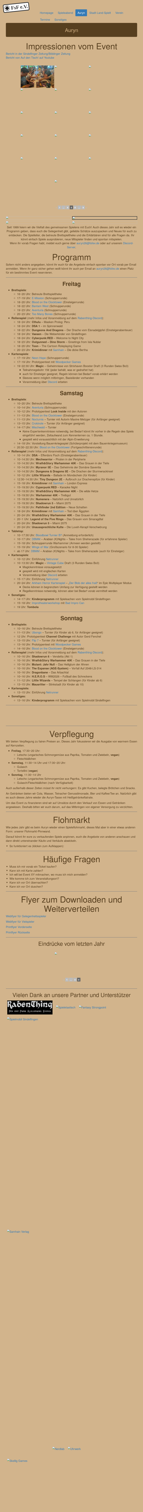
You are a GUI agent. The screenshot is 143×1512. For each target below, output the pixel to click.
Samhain (58, 350)
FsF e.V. (18, 7)
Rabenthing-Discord (90, 318)
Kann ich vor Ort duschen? (26, 886)
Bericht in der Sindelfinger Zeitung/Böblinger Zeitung (38, 54)
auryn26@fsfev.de (88, 243)
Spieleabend (65, 13)
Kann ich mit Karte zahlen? (26, 871)
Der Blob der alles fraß (83, 583)
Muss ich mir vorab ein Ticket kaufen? (33, 866)
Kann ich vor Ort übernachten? (28, 882)
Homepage (46, 13)
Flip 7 (35, 640)
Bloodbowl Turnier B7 (49, 535)
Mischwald (38, 427)
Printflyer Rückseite (18, 932)
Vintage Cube (55, 563)
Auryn (81, 13)
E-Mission (38, 298)
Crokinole (37, 423)
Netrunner (52, 559)
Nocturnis (38, 419)
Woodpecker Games (68, 362)
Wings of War (40, 547)
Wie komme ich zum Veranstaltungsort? (34, 878)
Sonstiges (60, 19)
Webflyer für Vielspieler (20, 921)
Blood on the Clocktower (47, 302)
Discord (52, 382)
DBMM (36, 539)
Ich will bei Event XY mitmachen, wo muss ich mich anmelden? (48, 874)
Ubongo (36, 632)
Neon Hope (39, 358)
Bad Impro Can (74, 603)
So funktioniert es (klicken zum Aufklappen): (36, 846)
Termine (45, 19)
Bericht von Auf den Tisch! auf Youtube (30, 57)
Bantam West (40, 306)
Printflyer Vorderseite (19, 927)
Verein (119, 13)
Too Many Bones (42, 314)
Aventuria (37, 310)
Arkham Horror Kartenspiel (48, 583)
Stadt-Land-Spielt (100, 13)
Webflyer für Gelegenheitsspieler (26, 916)
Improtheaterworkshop (46, 603)
